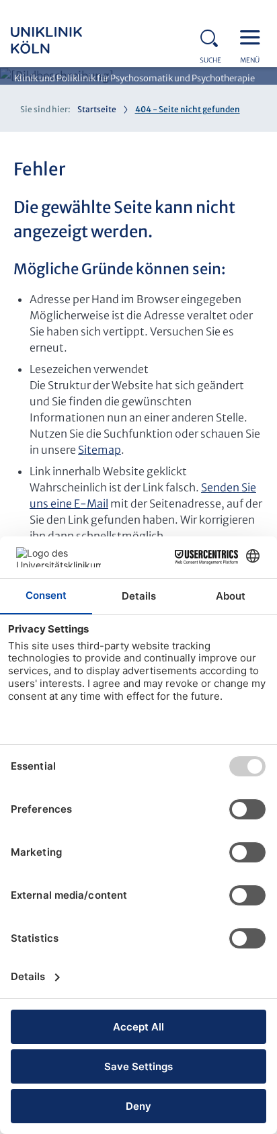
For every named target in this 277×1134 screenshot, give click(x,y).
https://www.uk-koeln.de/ (64, 40)
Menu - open (253, 36)
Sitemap (99, 449)
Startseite (96, 109)
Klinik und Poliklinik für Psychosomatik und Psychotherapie (134, 78)
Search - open (213, 36)
